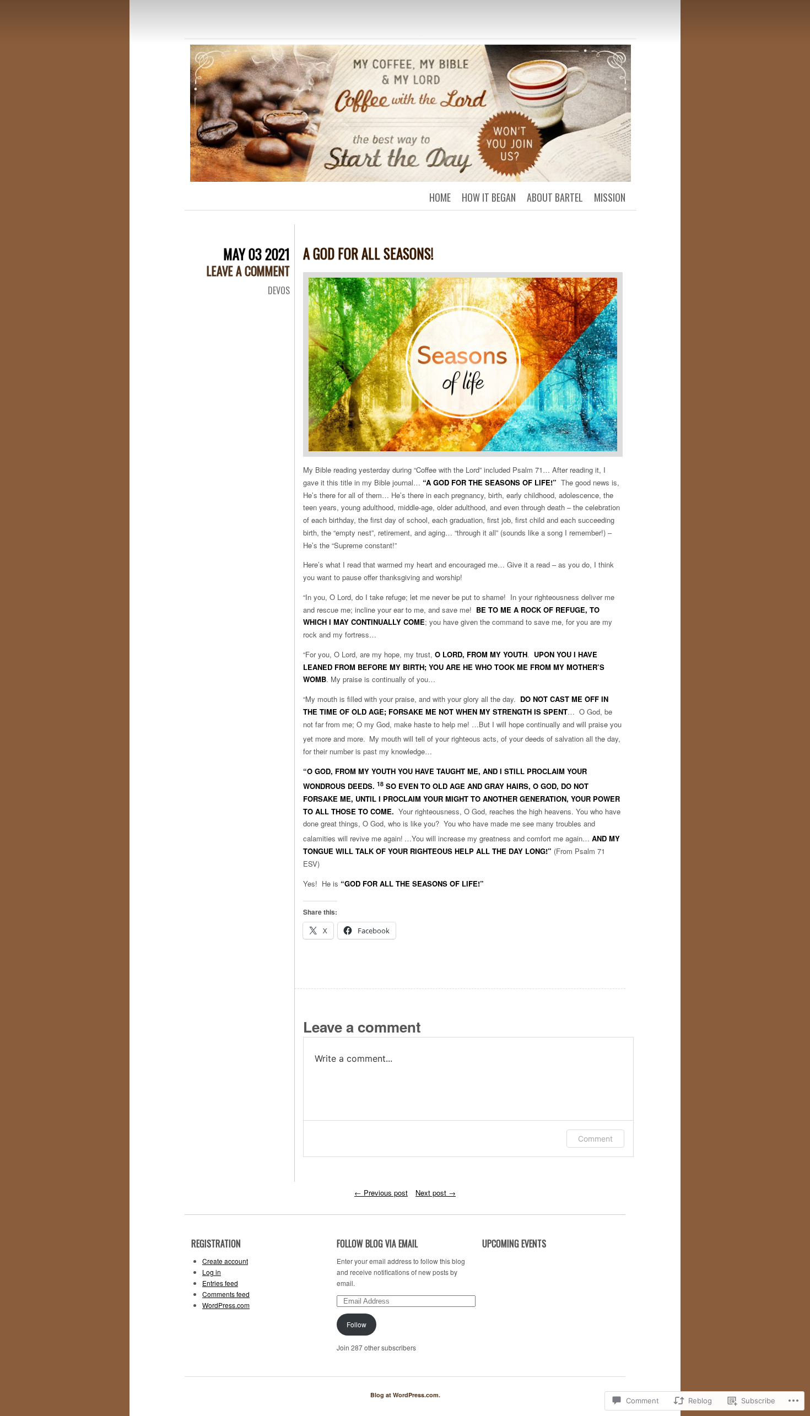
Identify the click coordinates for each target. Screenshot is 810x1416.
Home (440, 197)
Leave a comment (248, 270)
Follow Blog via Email (377, 1243)
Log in (211, 1272)
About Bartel (555, 197)
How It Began (489, 197)
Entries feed (220, 1283)
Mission (609, 197)
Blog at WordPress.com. (405, 1395)
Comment (595, 1138)
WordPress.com (226, 1305)
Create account (225, 1261)
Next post (435, 1192)
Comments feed (226, 1294)
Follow (356, 1324)
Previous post (381, 1192)
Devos (279, 290)
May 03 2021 (256, 254)
